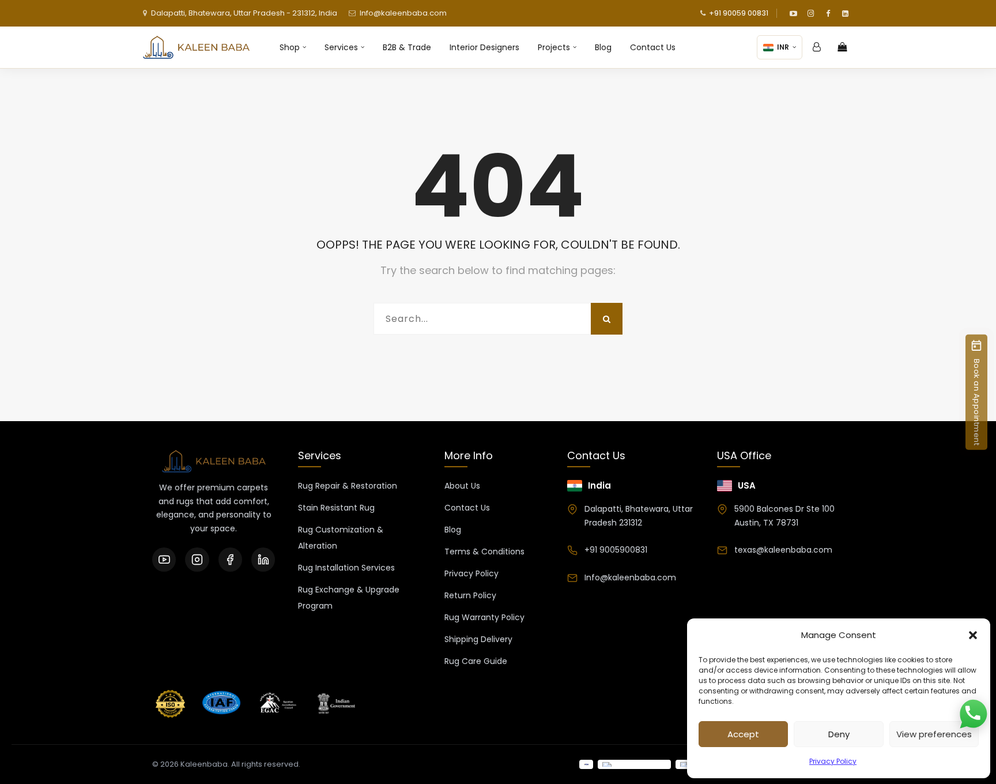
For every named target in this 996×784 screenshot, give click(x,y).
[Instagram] (810, 13)
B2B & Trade (407, 47)
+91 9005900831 (615, 550)
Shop (290, 47)
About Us (462, 486)
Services (341, 47)
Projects (554, 47)
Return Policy (470, 595)
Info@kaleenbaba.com (403, 12)
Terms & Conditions (484, 551)
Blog (603, 47)
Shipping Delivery (478, 639)
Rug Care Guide (475, 661)
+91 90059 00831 (738, 12)
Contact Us (653, 47)
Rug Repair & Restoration (347, 486)
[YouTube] (793, 13)
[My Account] (817, 47)
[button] (973, 635)
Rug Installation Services (346, 567)
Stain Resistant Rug (336, 507)
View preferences (934, 734)
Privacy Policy (833, 761)
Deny (839, 734)
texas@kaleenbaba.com (783, 550)
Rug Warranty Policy (484, 617)
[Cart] (842, 47)
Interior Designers (484, 47)
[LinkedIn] (845, 13)
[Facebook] (828, 13)
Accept (743, 734)
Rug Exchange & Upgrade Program (348, 598)
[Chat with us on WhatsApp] (973, 714)
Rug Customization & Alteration (340, 538)
